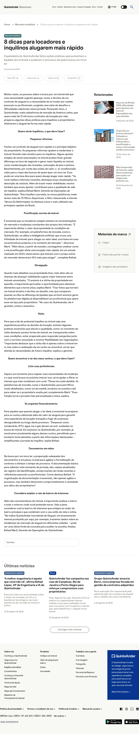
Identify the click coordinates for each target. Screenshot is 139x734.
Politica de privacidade (11, 709)
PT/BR (113, 7)
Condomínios (10, 671)
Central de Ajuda (12, 683)
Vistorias (80, 668)
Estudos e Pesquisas (84, 7)
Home (54, 7)
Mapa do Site (10, 687)
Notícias (60, 7)
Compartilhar (72, 78)
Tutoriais (10, 542)
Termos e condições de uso (40, 709)
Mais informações (120, 692)
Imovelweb (45, 671)
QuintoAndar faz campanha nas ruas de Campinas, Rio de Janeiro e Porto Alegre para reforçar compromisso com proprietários (69, 585)
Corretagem (81, 660)
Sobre (94, 7)
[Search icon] (132, 7)
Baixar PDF (11, 78)
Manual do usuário (91, 709)
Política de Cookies (68, 709)
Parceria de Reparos (85, 672)
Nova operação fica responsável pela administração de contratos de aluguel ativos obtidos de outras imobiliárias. (113, 594)
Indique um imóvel (48, 656)
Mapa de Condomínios (14, 691)
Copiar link (52, 78)
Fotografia (81, 664)
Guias (42, 667)
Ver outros (59, 716)
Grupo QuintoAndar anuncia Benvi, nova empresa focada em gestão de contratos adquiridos (114, 582)
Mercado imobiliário (25, 25)
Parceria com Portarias (86, 677)
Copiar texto (32, 78)
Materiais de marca (70, 7)
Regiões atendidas (12, 667)
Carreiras (80, 656)
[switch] (124, 7)
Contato (100, 7)
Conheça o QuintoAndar (15, 656)
